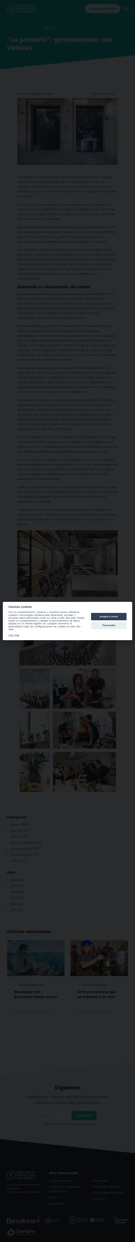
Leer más (13, 635)
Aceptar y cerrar (109, 616)
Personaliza (108, 625)
